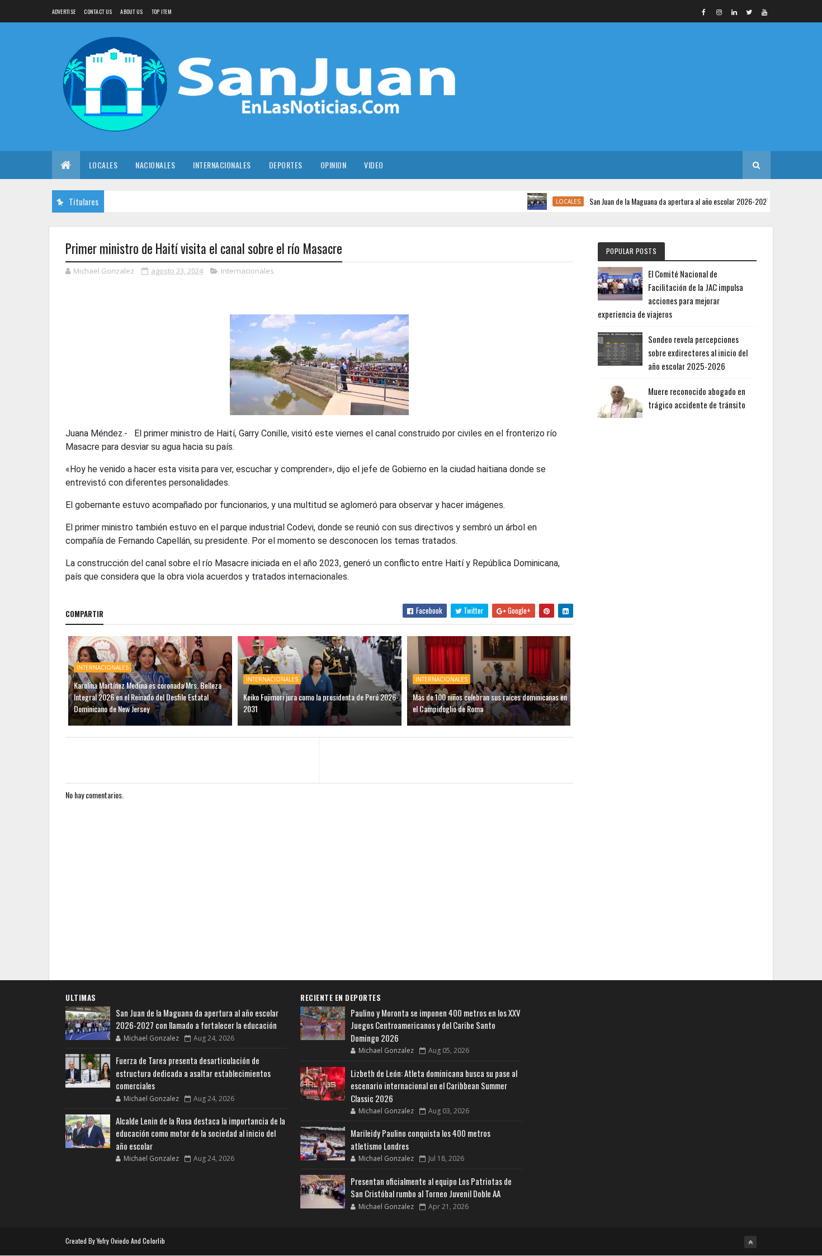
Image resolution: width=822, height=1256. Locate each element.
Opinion (333, 165)
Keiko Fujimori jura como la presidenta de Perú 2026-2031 (321, 702)
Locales (103, 165)
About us (131, 11)
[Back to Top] (750, 1242)
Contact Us (98, 11)
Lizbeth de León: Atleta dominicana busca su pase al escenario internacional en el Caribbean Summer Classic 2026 (434, 1085)
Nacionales (155, 165)
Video (374, 165)
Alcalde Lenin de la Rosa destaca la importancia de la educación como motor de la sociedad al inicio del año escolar (200, 1133)
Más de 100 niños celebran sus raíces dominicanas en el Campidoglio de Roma (490, 702)
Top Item (162, 11)
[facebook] (704, 12)
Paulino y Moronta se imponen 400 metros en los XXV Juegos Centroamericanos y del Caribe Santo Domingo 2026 (436, 1025)
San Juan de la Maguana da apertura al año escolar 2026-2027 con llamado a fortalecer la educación (197, 1019)
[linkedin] (734, 12)
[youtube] (764, 12)
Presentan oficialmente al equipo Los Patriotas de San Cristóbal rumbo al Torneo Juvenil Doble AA (431, 1187)
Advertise (64, 11)
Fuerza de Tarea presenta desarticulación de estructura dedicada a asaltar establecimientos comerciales (193, 1073)
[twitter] (749, 12)
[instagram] (719, 12)
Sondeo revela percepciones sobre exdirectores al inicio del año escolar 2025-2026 (698, 352)
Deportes (286, 165)
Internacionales (222, 165)
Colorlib (154, 1240)
